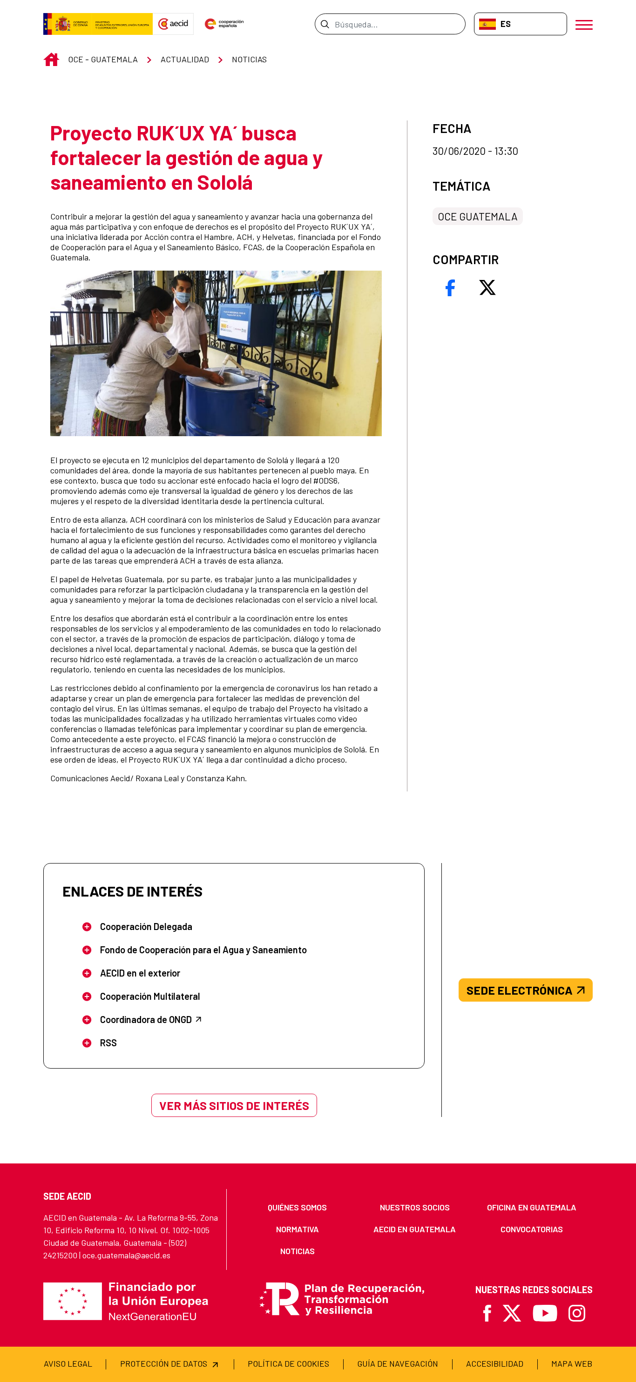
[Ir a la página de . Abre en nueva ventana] (173, 24)
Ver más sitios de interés (234, 1105)
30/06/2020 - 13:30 (475, 151)
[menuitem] (298, 1207)
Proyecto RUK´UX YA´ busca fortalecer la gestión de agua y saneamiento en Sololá (186, 157)
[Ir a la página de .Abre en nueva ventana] (98, 24)
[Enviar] (325, 23)
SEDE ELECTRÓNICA (520, 990)
